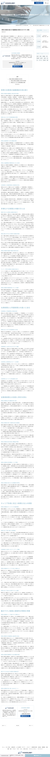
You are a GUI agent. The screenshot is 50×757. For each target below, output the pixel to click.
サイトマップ (40, 748)
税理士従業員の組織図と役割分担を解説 (18, 80)
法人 (37, 60)
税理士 (41, 56)
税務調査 (44, 56)
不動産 (45, 58)
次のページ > (31, 725)
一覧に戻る (17, 725)
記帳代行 (41, 58)
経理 (47, 60)
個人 (47, 58)
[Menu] (48, 3)
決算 (46, 56)
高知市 (38, 56)
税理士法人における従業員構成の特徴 (18, 82)
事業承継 (38, 58)
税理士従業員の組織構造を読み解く (16, 79)
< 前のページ (4, 725)
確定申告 (44, 60)
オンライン (40, 60)
